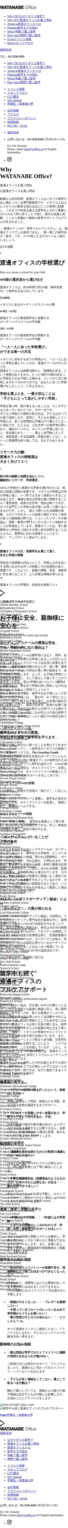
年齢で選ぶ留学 (17, 1455)
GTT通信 (13, 96)
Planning (22, 27)
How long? (23, 35)
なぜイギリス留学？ (20, 1439)
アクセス (13, 114)
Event (19, 39)
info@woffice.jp (33, 149)
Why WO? (29, 20)
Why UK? (26, 16)
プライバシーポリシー (21, 118)
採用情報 (13, 122)
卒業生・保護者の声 (20, 103)
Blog (20, 43)
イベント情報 (16, 89)
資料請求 (6, 49)
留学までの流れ (17, 1451)
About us (24, 23)
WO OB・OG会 (17, 125)
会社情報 (13, 110)
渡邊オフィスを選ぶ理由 (23, 1443)
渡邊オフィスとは (18, 1447)
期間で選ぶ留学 (17, 1458)
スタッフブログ (17, 92)
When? (21, 31)
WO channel (14, 100)
